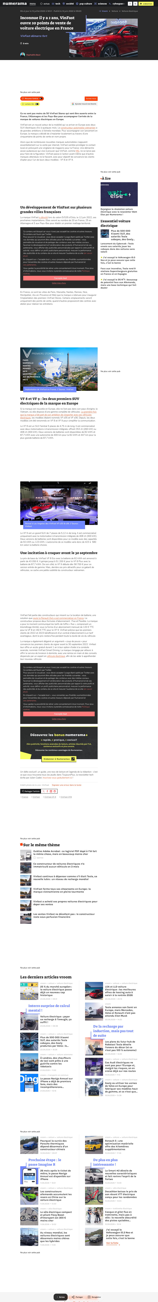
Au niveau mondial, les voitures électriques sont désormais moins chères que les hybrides (55, 1237)
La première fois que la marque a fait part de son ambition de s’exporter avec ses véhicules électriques (58, 414)
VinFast (36, 797)
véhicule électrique (56, 656)
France (25, 797)
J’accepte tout (60, 278)
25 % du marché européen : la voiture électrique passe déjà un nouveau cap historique (56, 991)
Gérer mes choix (59, 283)
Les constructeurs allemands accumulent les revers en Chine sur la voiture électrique (56, 1195)
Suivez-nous (91, 99)
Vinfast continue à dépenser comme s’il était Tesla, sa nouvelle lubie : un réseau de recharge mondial (65, 878)
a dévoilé (43, 217)
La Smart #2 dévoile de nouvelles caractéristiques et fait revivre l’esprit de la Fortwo (121, 1175)
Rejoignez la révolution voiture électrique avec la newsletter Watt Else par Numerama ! (119, 212)
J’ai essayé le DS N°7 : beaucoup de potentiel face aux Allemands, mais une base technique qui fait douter (119, 283)
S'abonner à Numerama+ (57, 759)
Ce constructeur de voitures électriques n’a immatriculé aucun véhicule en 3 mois (58, 865)
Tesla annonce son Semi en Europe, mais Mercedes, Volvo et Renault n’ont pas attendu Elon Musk (121, 1011)
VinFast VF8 (66, 797)
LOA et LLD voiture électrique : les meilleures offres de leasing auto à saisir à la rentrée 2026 (120, 991)
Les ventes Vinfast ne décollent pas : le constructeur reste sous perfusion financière (64, 915)
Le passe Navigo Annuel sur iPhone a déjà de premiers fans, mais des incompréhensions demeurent (56, 1082)
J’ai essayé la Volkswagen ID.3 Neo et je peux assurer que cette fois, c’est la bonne (118, 260)
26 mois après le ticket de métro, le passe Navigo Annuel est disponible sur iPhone (55, 1175)
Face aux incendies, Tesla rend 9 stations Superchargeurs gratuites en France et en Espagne (119, 271)
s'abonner (147, 4)
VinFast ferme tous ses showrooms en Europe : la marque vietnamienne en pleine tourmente (62, 890)
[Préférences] (135, 4)
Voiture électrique (130, 11)
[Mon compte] (130, 4)
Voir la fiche (112, 1243)
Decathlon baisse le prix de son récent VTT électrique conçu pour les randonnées (121, 1194)
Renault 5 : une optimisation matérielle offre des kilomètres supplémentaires (119, 1145)
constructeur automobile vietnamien (78, 127)
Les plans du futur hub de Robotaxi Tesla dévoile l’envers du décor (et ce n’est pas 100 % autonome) (121, 1046)
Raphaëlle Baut (33, 55)
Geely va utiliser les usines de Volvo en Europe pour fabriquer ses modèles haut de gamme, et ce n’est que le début (121, 1087)
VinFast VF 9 (50, 797)
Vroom (105, 11)
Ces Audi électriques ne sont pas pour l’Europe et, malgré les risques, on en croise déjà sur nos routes (120, 1066)
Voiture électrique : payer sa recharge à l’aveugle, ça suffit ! (56, 1019)
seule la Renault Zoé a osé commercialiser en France (58, 618)
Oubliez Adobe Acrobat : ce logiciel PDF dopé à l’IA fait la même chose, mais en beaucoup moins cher (65, 852)
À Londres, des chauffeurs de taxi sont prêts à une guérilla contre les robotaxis (55, 1062)
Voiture (115, 11)
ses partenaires (29, 264)
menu (33, 3)
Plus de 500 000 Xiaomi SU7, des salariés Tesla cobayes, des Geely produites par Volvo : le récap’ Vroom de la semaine (124, 235)
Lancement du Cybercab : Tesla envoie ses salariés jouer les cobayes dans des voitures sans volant (118, 247)
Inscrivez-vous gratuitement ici (57, 777)
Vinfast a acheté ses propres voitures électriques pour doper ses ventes (65, 903)
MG (77, 150)
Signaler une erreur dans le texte (66, 785)
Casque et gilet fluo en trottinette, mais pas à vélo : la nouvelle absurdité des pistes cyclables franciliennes (121, 1216)
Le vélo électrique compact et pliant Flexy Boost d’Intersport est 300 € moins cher (56, 1216)
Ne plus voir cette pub (30, 92)
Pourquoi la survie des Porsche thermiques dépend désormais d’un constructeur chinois (54, 1145)
